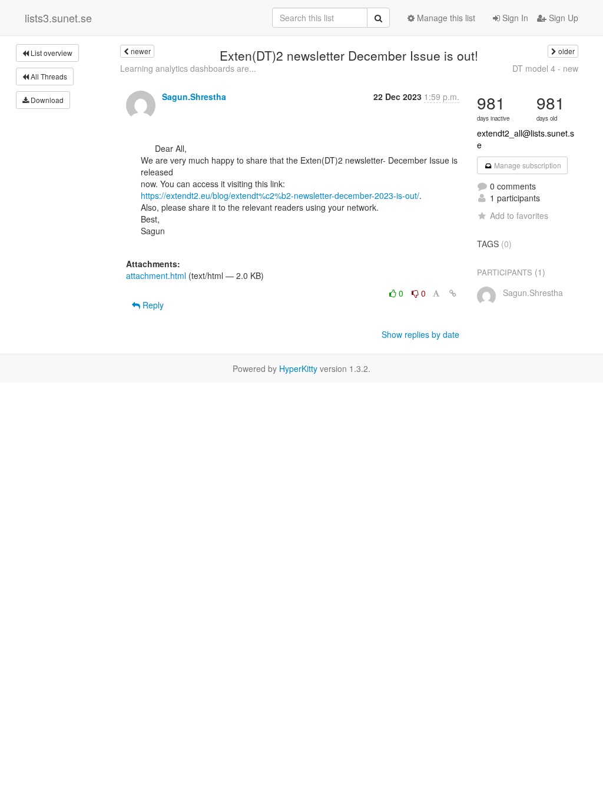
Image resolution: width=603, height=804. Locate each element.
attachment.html (156, 275)
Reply (152, 305)
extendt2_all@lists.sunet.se (525, 139)
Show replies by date (420, 334)
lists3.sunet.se (58, 17)
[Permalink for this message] (452, 293)
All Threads (48, 76)
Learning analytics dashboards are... (188, 68)
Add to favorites (519, 215)
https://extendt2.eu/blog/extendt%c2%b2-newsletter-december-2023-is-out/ (280, 195)
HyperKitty (298, 368)
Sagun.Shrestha (194, 96)
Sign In (514, 18)
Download (46, 100)
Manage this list (445, 18)
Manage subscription (526, 165)
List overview (50, 53)
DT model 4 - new (545, 68)
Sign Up (562, 18)
